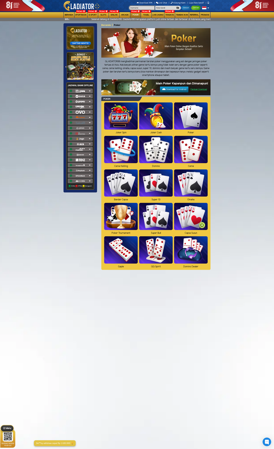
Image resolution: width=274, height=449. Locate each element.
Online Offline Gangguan (81, 186)
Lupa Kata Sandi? (197, 3)
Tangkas (169, 15)
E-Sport (93, 15)
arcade (124, 15)
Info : (67, 19)
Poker (136, 15)
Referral (194, 15)
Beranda (69, 15)
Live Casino (157, 15)
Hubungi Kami (179, 3)
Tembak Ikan (182, 15)
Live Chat (162, 3)
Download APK (146, 3)
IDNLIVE (114, 15)
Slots (103, 15)
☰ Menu (7, 428)
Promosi (205, 15)
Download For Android (176, 89)
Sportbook (81, 15)
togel (146, 15)
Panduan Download (199, 89)
